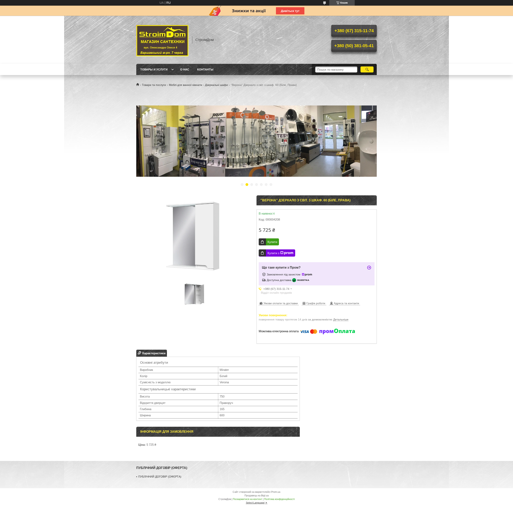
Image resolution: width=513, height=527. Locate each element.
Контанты (205, 69)
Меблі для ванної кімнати (185, 84)
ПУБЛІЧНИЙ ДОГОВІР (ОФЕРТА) (159, 476)
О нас (184, 69)
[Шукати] (367, 69)
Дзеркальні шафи (216, 84)
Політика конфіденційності (279, 499)
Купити (272, 242)
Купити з (273, 253)
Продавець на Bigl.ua (256, 495)
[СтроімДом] (162, 40)
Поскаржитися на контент (247, 499)
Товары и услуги (154, 69)
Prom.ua (275, 492)
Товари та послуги (154, 84)
